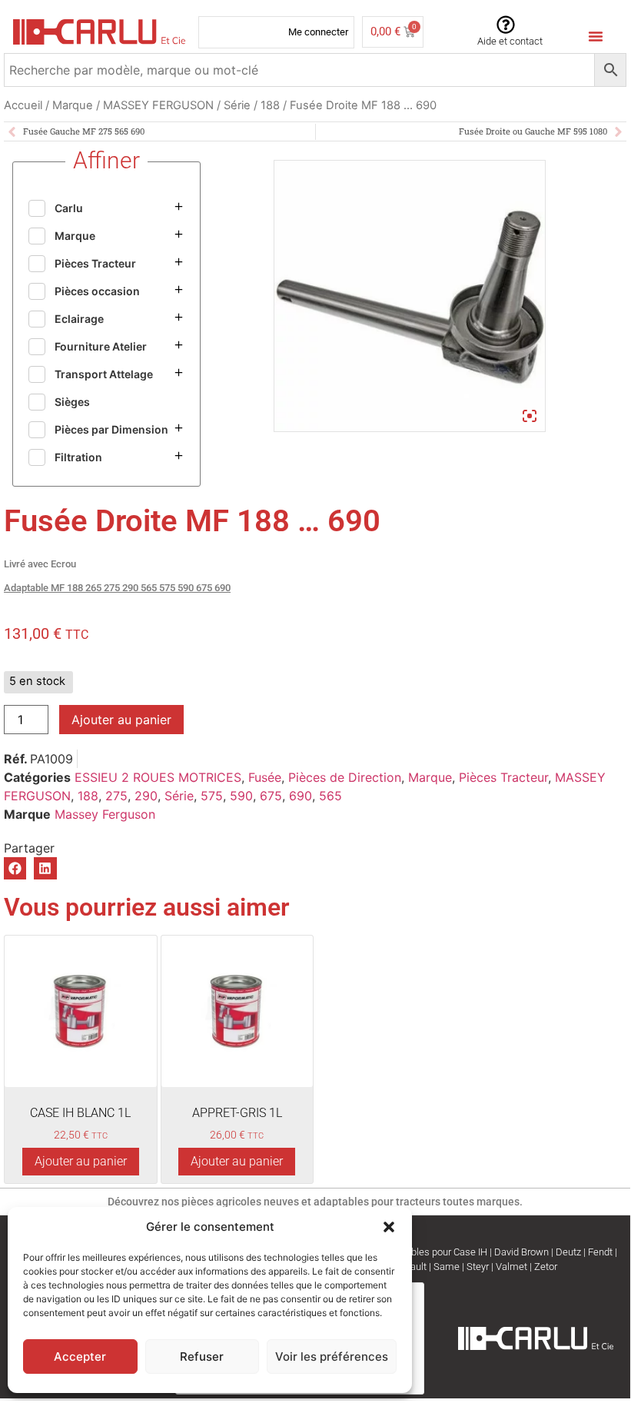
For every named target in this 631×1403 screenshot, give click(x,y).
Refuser (202, 1356)
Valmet (511, 1266)
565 (330, 795)
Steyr (478, 1266)
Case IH (470, 1252)
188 (270, 105)
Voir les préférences (331, 1356)
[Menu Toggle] (595, 36)
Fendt (600, 1252)
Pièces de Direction (344, 777)
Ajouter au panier (121, 719)
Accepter (80, 1356)
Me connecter (318, 32)
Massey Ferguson (105, 814)
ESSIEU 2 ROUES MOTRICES (158, 777)
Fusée (264, 777)
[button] (389, 1227)
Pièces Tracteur (503, 777)
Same (446, 1266)
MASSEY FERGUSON (158, 105)
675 (271, 795)
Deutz (568, 1252)
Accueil (23, 105)
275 (116, 795)
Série (237, 105)
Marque (72, 105)
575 (212, 795)
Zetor (545, 1266)
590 (241, 795)
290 (146, 795)
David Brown (521, 1252)
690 (300, 795)
